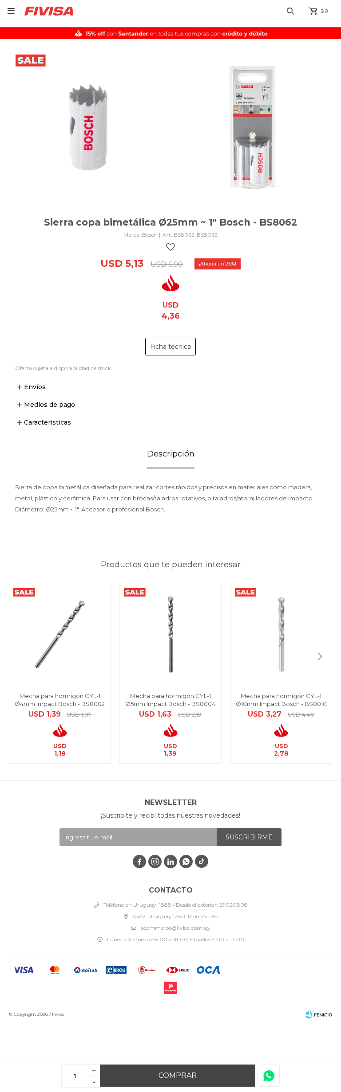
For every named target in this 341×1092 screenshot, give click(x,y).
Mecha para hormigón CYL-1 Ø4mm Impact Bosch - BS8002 (60, 699)
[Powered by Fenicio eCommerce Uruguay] (318, 1014)
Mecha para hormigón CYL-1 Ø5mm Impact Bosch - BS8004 (170, 699)
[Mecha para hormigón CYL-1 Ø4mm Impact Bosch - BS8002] (60, 634)
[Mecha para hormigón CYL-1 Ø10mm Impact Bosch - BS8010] (281, 634)
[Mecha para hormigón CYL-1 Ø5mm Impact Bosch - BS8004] (170, 634)
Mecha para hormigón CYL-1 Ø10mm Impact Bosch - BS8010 (281, 699)
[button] (320, 656)
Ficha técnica (170, 347)
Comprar (178, 1075)
